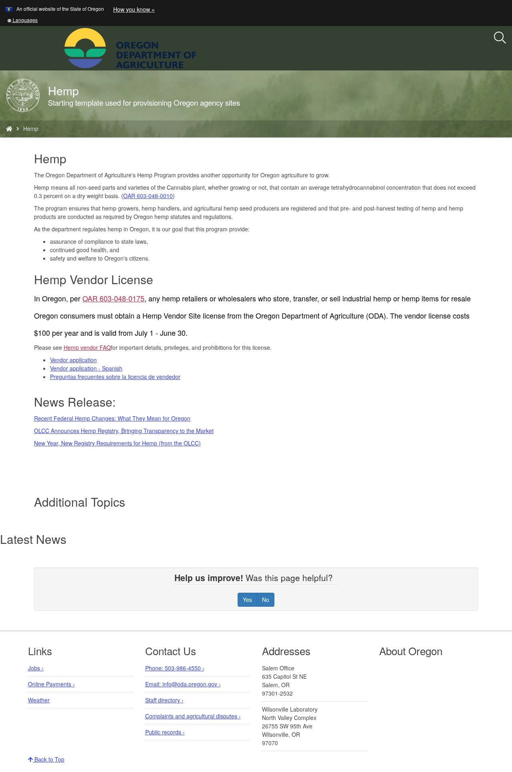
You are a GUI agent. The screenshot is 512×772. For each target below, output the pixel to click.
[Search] (500, 38)
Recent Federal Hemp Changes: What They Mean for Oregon (112, 418)
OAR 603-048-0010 (148, 196)
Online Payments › (51, 684)
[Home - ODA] (9, 128)
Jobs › (36, 668)
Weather (39, 700)
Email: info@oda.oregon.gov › (183, 684)
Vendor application (73, 360)
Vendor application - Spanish (86, 368)
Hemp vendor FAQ (87, 347)
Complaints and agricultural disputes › (193, 716)
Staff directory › (164, 700)
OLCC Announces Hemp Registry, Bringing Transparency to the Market (124, 431)
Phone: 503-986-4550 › (174, 668)
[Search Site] (201, 47)
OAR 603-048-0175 (113, 298)
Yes (247, 600)
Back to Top (48, 759)
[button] (22, 19)
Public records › (165, 732)
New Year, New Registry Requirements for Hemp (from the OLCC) (117, 443)
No (265, 600)
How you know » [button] (134, 9)
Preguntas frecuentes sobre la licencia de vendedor (115, 377)
